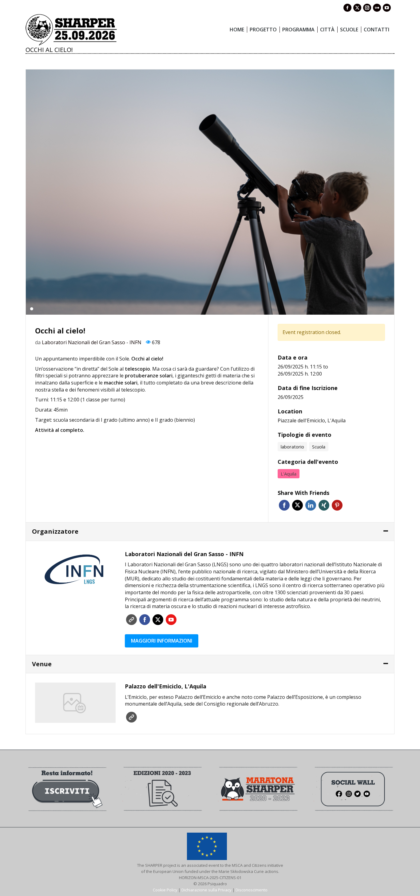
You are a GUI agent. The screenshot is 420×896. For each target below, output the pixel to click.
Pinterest (337, 505)
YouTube (171, 619)
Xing (324, 505)
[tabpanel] (210, 192)
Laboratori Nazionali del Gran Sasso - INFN (91, 342)
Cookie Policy (165, 890)
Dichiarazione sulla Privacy (206, 890)
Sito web (131, 619)
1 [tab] (31, 308)
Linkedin (310, 505)
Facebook (284, 505)
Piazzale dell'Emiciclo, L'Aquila (312, 420)
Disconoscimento (251, 890)
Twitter (297, 505)
